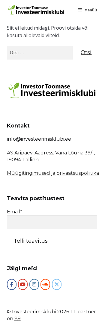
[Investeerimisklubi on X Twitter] (57, 284)
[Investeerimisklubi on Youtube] (23, 284)
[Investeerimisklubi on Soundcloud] (45, 284)
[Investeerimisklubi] (11, 284)
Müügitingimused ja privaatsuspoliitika (53, 173)
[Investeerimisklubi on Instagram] (34, 284)
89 (17, 318)
